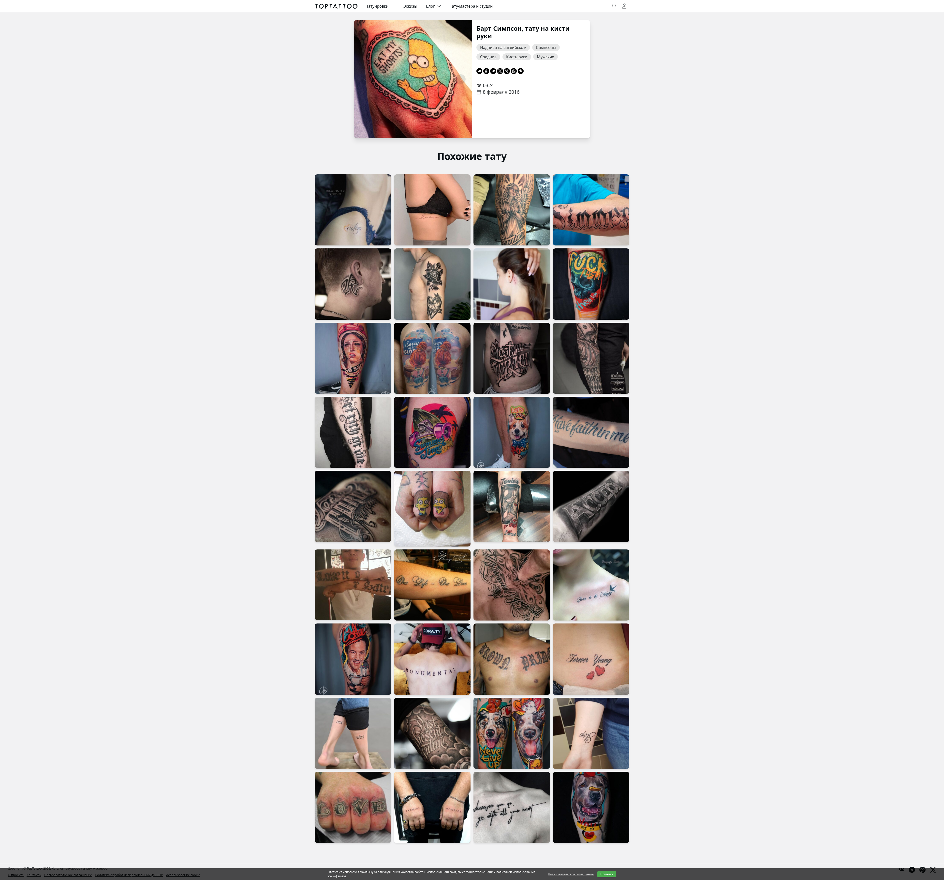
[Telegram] (493, 71)
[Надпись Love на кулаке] (353, 807)
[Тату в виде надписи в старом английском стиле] (511, 659)
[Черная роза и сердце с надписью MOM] (432, 283)
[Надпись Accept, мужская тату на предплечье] (591, 506)
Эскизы (410, 6)
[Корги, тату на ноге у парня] (511, 432)
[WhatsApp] (514, 71)
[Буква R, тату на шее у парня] (353, 283)
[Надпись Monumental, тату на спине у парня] (432, 659)
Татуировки (377, 6)
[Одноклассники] (486, 71)
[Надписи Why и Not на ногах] (353, 733)
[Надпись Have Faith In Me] (591, 432)
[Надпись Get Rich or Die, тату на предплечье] (353, 432)
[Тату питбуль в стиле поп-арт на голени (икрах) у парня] (591, 807)
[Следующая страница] (461, 79)
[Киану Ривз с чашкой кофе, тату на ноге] (353, 659)
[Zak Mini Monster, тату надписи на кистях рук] (432, 807)
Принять (606, 874)
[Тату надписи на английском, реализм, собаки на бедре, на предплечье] (511, 733)
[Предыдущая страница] (365, 79)
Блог (430, 6)
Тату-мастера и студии (471, 6)
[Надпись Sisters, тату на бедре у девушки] (353, 209)
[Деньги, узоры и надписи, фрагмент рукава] (591, 358)
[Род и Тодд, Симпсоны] (432, 508)
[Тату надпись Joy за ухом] (511, 283)
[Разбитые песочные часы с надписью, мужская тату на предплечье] (511, 506)
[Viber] (507, 71)
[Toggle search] (615, 6)
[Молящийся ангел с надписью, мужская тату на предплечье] (511, 209)
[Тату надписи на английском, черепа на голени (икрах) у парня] (591, 283)
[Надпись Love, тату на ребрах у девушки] (432, 209)
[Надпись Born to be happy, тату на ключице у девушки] (591, 585)
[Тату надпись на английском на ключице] (511, 807)
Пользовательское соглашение (571, 874)
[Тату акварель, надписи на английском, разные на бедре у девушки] (432, 358)
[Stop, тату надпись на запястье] (591, 733)
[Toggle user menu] (624, 6)
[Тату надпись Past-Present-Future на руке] (432, 733)
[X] (500, 71)
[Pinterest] (521, 71)
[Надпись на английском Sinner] (591, 209)
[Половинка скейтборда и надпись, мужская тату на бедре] (432, 432)
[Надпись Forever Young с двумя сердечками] (591, 659)
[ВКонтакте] (479, 71)
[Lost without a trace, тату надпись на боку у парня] (511, 358)
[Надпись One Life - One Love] (432, 585)
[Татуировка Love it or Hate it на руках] (353, 584)
